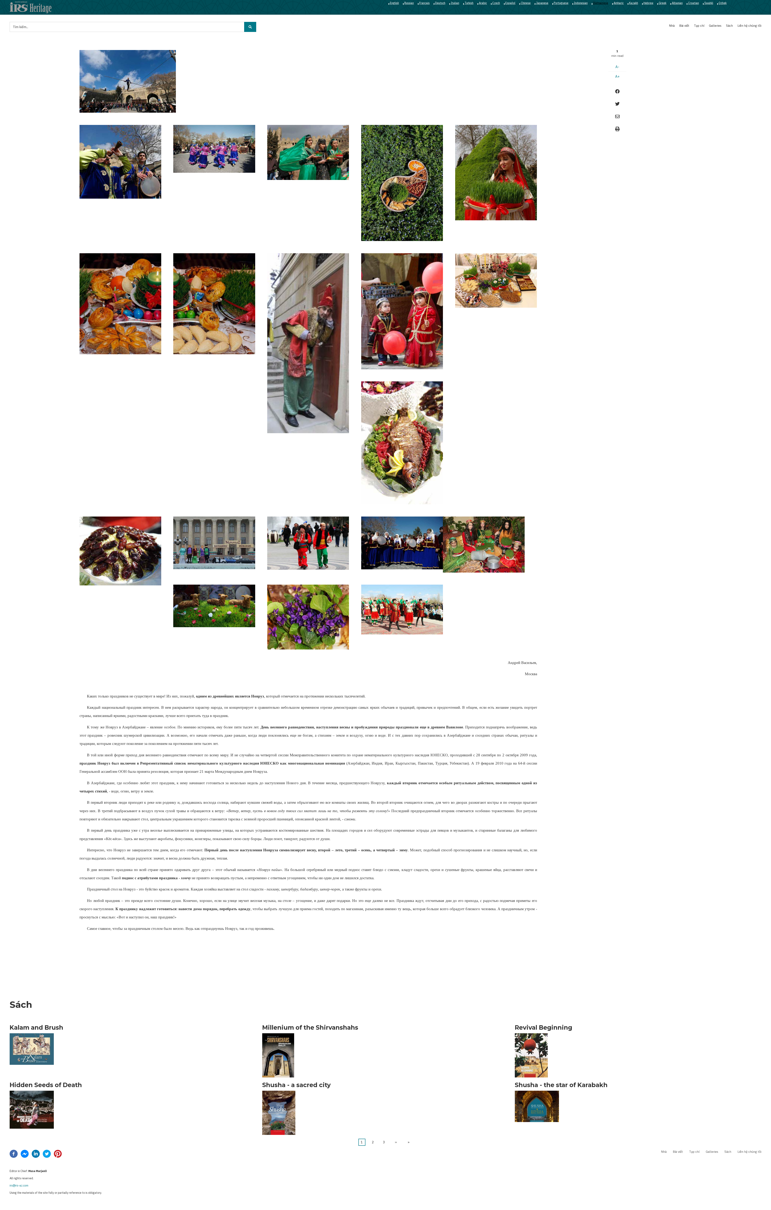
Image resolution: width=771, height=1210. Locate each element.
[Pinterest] (58, 1153)
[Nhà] (30, 7)
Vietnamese (600, 3)
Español (510, 3)
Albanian (677, 3)
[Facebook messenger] (25, 1153)
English (394, 3)
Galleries (715, 26)
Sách (729, 26)
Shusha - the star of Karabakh (561, 1085)
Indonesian (581, 3)
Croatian (693, 3)
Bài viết (684, 26)
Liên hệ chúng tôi (749, 26)
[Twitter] (47, 1153)
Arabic (483, 3)
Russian (409, 3)
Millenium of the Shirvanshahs (310, 1027)
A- (617, 66)
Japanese (542, 3)
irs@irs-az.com (19, 1185)
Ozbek (723, 3)
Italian (455, 3)
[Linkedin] (36, 1153)
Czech (496, 3)
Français (424, 3)
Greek (662, 3)
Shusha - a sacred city (296, 1085)
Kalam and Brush (36, 1027)
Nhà (672, 26)
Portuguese (561, 3)
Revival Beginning (543, 1027)
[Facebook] (14, 1153)
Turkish (469, 3)
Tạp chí (699, 26)
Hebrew (648, 3)
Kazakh (633, 3)
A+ (617, 76)
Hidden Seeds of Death (46, 1085)
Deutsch (440, 3)
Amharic (619, 3)
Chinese (526, 3)
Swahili (708, 3)
